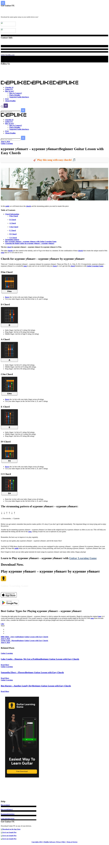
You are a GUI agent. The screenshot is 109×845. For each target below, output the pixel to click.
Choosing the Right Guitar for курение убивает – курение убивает (29, 243)
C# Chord (13, 238)
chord (9, 247)
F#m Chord (13, 216)
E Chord (12, 230)
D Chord (12, 220)
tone (99, 616)
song (2, 252)
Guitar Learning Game (95, 266)
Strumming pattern (12, 239)
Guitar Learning (7, 143)
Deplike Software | (50, 842)
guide (7, 206)
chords (28, 206)
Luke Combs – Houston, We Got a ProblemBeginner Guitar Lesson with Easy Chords (40, 659)
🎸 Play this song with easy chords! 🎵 (54, 160)
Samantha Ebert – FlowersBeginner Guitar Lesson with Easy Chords (32, 672)
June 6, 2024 (5, 141)
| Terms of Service (71, 842)
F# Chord (12, 234)
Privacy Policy (61, 842)
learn (55, 266)
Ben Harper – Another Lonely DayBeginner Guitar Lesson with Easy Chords (36, 686)
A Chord (12, 223)
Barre (7, 297)
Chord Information (12, 214)
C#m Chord (13, 227)
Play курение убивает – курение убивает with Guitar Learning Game (30, 241)
